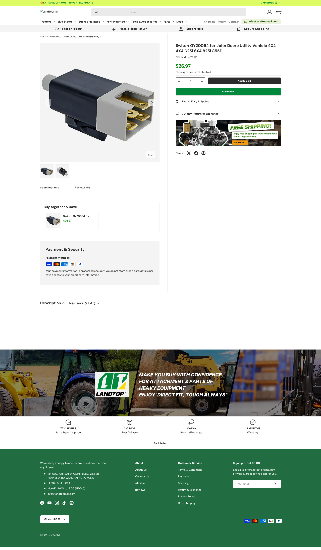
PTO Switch (54, 37)
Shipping (210, 21)
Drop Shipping (186, 503)
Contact (234, 21)
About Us (141, 469)
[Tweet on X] (188, 153)
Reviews (140, 490)
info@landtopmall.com (61, 494)
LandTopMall (54, 535)
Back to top (160, 443)
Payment (183, 476)
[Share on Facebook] (196, 153)
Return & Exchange (189, 490)
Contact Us (142, 476)
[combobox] (168, 12)
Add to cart (244, 80)
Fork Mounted (115, 21)
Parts (167, 21)
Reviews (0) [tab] (82, 187)
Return (222, 21)
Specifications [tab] (49, 187)
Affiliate (140, 483)
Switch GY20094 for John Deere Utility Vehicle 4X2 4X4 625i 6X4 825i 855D (83, 37)
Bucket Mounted (89, 21)
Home (43, 37)
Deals (179, 21)
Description (50, 303)
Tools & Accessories (144, 21)
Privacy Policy (186, 496)
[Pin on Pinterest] (203, 153)
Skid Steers (65, 21)
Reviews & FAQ (82, 303)
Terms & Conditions (190, 469)
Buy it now (228, 91)
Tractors (45, 21)
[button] (279, 12)
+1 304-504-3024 (58, 483)
